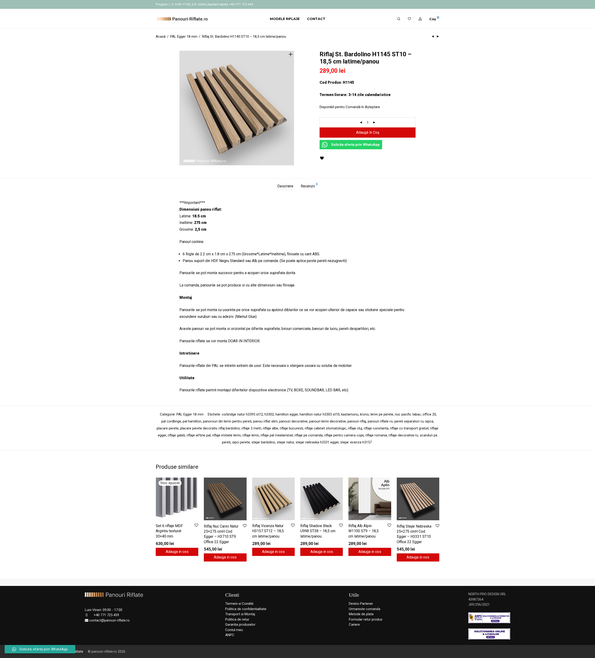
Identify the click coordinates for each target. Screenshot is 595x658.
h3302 (269, 414)
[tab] (285, 186)
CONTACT (316, 19)
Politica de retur (237, 619)
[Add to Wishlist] (322, 158)
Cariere (354, 624)
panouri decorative (293, 421)
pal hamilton (192, 421)
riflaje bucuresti (291, 428)
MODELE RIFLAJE (285, 19)
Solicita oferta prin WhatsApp (354, 145)
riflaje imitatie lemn (226, 435)
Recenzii (309, 185)
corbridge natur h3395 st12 (242, 414)
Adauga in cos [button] (225, 557)
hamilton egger (286, 414)
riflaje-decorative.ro (403, 435)
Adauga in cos (177, 551)
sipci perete (241, 442)
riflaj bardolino (229, 428)
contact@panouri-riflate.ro (109, 620)
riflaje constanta (376, 428)
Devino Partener (361, 604)
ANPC (229, 635)
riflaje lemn (250, 435)
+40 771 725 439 (106, 615)
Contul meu (234, 630)
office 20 (429, 414)
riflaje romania (376, 435)
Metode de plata (361, 614)
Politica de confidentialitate (245, 609)
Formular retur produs (365, 619)
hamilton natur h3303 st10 (320, 414)
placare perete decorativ (198, 428)
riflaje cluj (355, 428)
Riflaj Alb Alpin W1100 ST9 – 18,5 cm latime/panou (363, 531)
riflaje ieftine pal (199, 435)
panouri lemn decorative (327, 421)
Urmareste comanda (364, 609)
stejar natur (285, 442)
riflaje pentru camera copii (344, 435)
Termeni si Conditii (239, 604)
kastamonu (349, 414)
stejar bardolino (263, 442)
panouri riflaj (356, 421)
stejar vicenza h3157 (356, 442)
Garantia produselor (240, 624)
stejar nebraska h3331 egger (317, 442)
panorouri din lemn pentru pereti (227, 421)
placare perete (167, 428)
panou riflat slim (265, 421)
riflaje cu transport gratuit (409, 428)
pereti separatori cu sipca (413, 421)
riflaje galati (176, 435)
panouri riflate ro (380, 421)
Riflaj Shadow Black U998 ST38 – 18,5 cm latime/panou (317, 531)
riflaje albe (270, 428)
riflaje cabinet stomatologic (325, 428)
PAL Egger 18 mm (183, 36)
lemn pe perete (381, 414)
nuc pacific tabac (408, 414)
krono (364, 414)
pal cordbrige (171, 421)
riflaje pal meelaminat (277, 435)
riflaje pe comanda (308, 435)
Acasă (160, 36)
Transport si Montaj (240, 614)
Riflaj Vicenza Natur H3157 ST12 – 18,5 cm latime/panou (268, 531)
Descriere (285, 186)
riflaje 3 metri (251, 428)
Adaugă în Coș (367, 132)
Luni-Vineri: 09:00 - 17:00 (103, 610)
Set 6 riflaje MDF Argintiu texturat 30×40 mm (169, 531)
